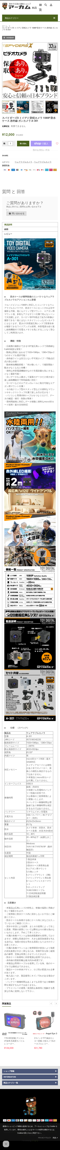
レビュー (8, 234)
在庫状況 (5, 126)
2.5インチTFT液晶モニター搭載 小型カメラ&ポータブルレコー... (44, 1041)
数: (4, 143)
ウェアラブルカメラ (23, 162)
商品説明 (8, 224)
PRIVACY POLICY (44, 1138)
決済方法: (6, 165)
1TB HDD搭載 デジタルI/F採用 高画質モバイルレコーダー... (14, 1041)
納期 (6, 229)
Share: (5, 155)
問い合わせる (17, 213)
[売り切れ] (15, 1015)
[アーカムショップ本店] (30, 1106)
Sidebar (10, 38)
